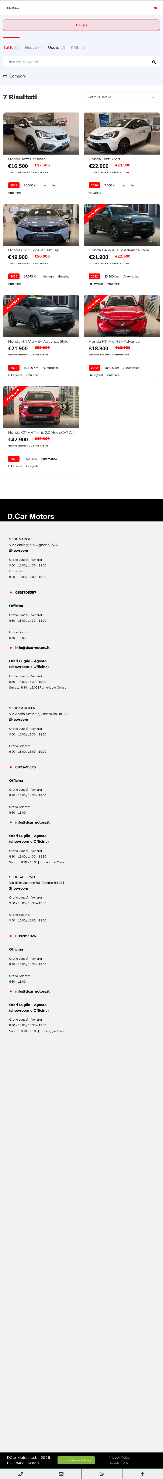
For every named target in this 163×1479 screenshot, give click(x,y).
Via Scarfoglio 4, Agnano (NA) (33, 545)
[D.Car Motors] (12, 7)
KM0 (78, 47)
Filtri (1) (81, 25)
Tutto (11, 47)
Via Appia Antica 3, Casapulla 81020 (38, 714)
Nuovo (34, 47)
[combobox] (121, 97)
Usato (56, 47)
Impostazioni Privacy (76, 1460)
